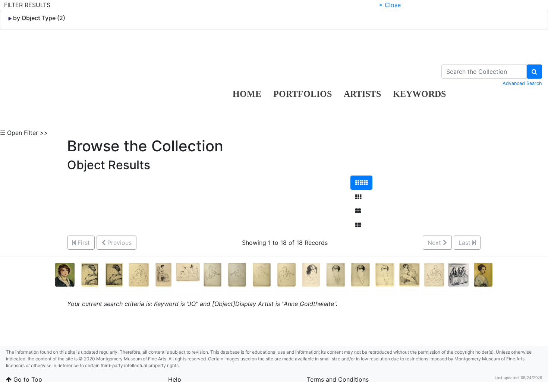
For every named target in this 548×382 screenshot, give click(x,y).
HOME (247, 94)
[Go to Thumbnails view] (358, 197)
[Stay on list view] (358, 225)
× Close (390, 5)
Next (435, 242)
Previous (118, 242)
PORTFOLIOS (302, 94)
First (83, 242)
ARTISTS (362, 94)
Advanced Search (522, 83)
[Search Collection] (534, 71)
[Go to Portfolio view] (358, 211)
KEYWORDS (419, 94)
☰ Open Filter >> (24, 132)
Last (465, 242)
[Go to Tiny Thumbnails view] (361, 183)
